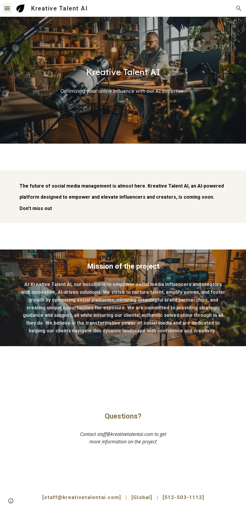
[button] (7, 8)
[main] (123, 72)
